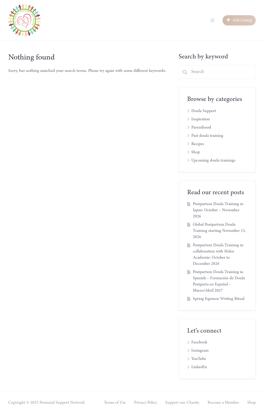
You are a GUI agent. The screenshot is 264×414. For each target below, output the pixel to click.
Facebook (199, 342)
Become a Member (223, 403)
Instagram (200, 351)
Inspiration (200, 119)
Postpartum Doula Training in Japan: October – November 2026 (218, 210)
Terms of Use (115, 403)
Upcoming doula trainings (213, 160)
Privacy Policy (145, 403)
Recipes (197, 144)
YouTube (198, 359)
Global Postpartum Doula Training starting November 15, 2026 (219, 231)
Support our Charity (182, 403)
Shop (195, 152)
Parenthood (201, 127)
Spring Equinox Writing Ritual (218, 299)
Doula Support (203, 111)
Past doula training (207, 136)
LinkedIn (199, 367)
